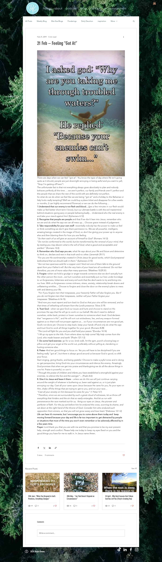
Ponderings (72, 21)
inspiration (102, 21)
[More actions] (123, 36)
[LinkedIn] (125, 549)
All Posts (28, 21)
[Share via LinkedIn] (50, 448)
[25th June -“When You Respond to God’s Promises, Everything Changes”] (42, 482)
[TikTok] (119, 549)
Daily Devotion (87, 21)
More (113, 21)
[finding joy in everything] (81, 482)
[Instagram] (136, 549)
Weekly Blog (42, 21)
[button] (154, 3)
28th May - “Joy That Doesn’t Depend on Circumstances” (80, 497)
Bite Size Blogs (57, 21)
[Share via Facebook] (38, 448)
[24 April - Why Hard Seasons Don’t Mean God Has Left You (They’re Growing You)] (119, 482)
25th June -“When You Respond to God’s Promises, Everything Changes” (41, 497)
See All (134, 468)
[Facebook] (131, 549)
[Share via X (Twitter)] (44, 448)
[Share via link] (56, 448)
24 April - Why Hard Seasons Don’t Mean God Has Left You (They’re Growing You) (119, 497)
